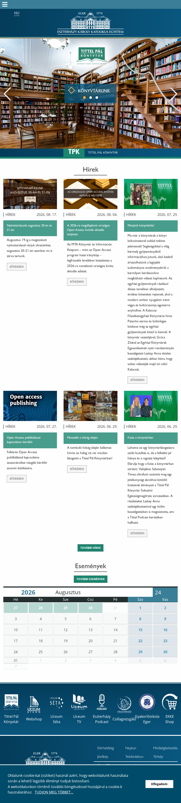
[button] (15, 607)
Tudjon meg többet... (54, 792)
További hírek (90, 548)
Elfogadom (159, 784)
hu (16, 13)
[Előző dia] (7, 93)
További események (91, 579)
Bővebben (17, 267)
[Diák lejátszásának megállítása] (175, 44)
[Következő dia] (174, 93)
